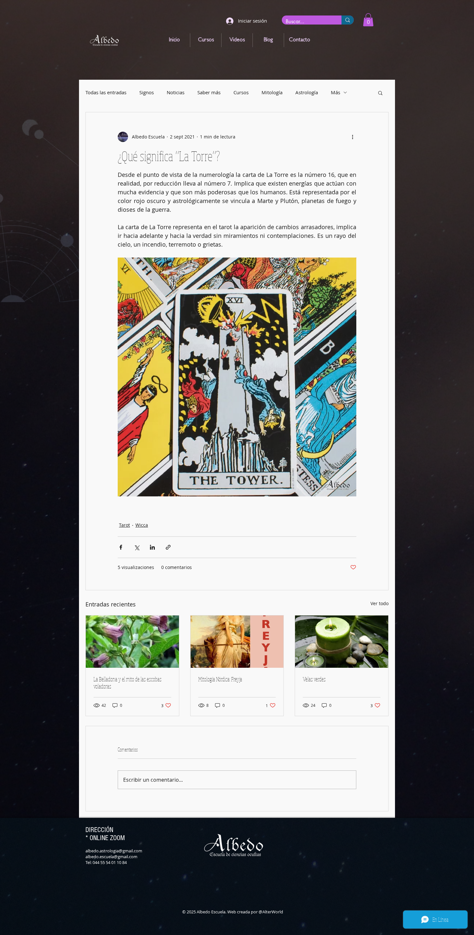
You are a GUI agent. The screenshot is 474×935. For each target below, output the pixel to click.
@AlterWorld (271, 912)
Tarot (124, 525)
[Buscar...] (347, 20)
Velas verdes (314, 679)
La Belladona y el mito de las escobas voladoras (128, 683)
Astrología (306, 92)
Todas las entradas (105, 92)
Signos (146, 92)
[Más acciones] (352, 137)
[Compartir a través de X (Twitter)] (136, 547)
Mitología (272, 92)
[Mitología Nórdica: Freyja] (237, 641)
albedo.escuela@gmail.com (111, 856)
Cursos (241, 92)
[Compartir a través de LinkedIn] (152, 547)
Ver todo (379, 603)
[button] (368, 19)
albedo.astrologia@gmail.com (113, 851)
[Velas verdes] (341, 641)
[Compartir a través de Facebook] (121, 547)
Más (335, 92)
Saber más (209, 92)
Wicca (141, 525)
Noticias (175, 92)
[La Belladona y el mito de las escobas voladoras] (132, 641)
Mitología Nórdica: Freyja (220, 679)
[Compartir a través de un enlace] (168, 547)
